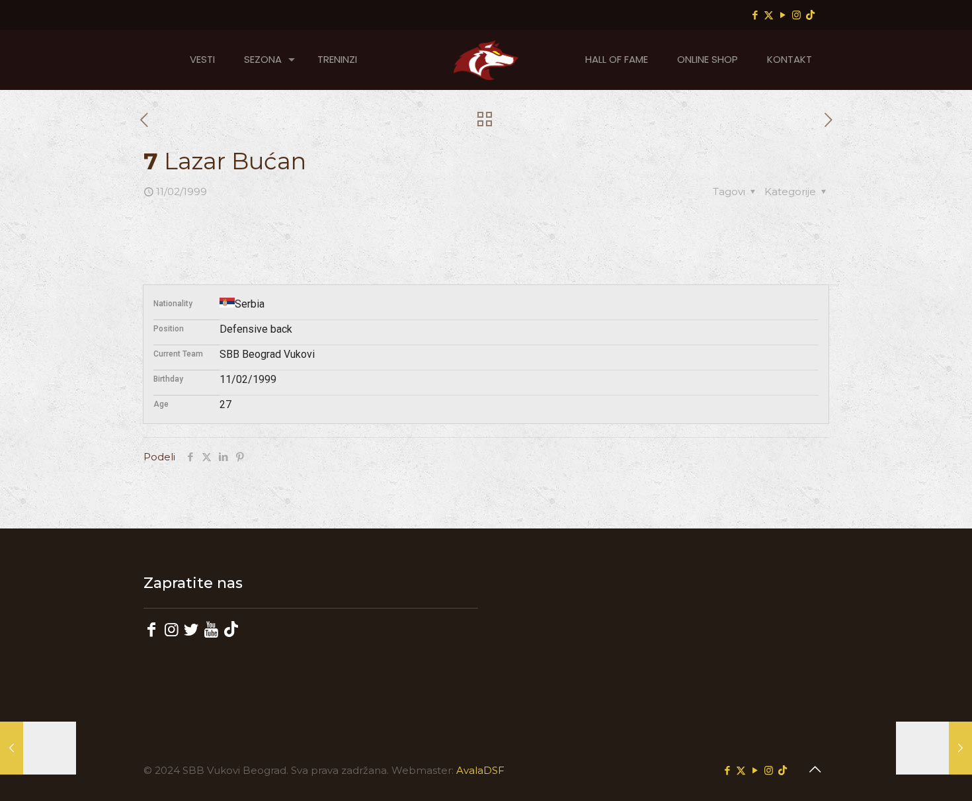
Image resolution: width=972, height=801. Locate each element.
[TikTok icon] (810, 15)
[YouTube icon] (783, 15)
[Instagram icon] (796, 15)
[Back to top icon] (815, 769)
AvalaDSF (480, 770)
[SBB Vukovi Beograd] (486, 59)
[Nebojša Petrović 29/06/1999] (934, 748)
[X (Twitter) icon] (769, 15)
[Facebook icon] (755, 15)
